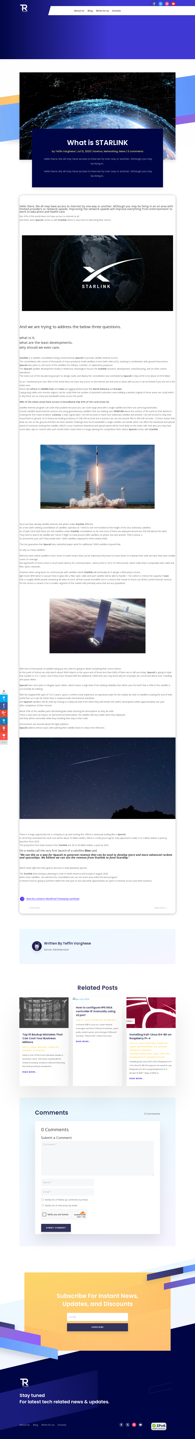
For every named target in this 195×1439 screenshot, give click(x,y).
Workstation (156, 1057)
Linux (132, 1046)
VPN (162, 1053)
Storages (39, 1050)
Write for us (102, 11)
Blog (90, 11)
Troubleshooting (140, 1053)
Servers (27, 1050)
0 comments (135, 151)
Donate (116, 11)
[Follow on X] (160, 4)
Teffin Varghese (65, 151)
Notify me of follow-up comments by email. (66, 1199)
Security (134, 1050)
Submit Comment (56, 1227)
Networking (111, 151)
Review (162, 1046)
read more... (29, 1072)
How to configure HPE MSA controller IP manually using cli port (95, 1011)
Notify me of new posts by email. (61, 1205)
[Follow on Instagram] (167, 4)
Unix (155, 1053)
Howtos (98, 151)
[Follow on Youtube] (173, 4)
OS (155, 1046)
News (122, 151)
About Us (79, 11)
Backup (42, 1047)
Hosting (151, 1043)
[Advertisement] (97, 38)
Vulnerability (137, 1057)
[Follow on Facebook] (154, 4)
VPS (167, 1053)
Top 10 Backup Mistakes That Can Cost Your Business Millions (42, 1038)
